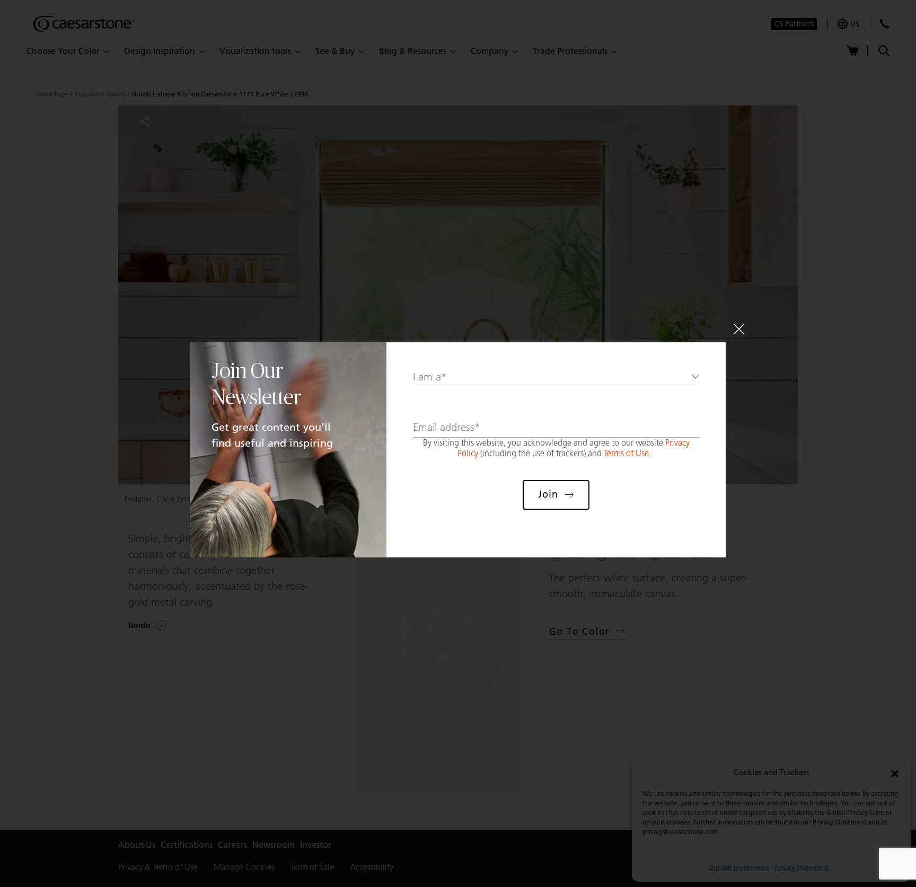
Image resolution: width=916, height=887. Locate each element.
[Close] (739, 329)
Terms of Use (626, 453)
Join (548, 494)
